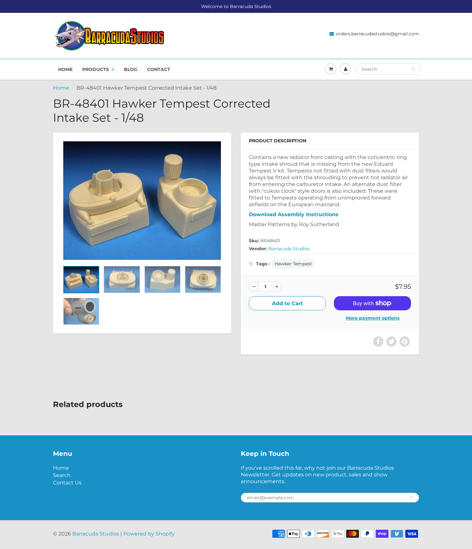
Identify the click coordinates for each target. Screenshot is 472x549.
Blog (130, 69)
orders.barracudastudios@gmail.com (377, 34)
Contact (158, 69)
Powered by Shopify (149, 534)
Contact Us (67, 483)
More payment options (372, 318)
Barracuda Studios (289, 249)
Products (95, 69)
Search (62, 475)
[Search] (413, 69)
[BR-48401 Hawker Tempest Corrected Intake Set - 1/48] (142, 200)
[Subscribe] (411, 497)
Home (65, 69)
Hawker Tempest (293, 264)
